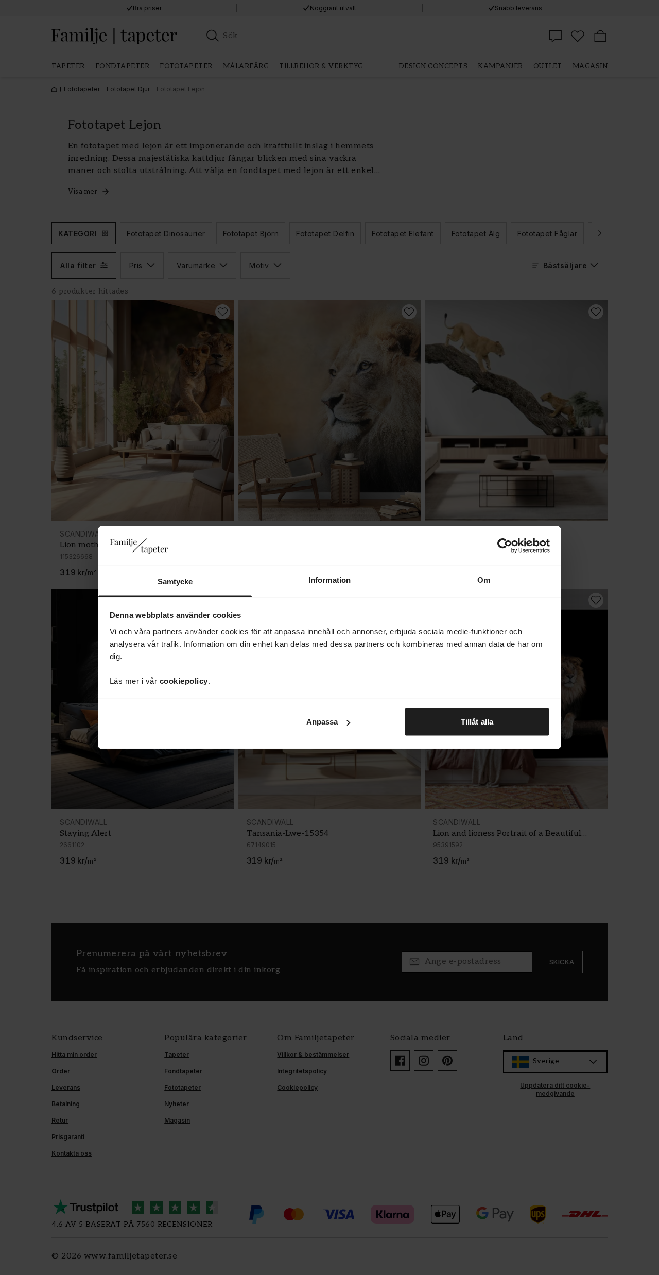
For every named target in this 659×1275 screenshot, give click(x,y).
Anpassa (322, 721)
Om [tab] (483, 579)
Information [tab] (329, 579)
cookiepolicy (184, 680)
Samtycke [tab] (175, 581)
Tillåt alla (477, 721)
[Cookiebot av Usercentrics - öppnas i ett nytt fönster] (505, 546)
